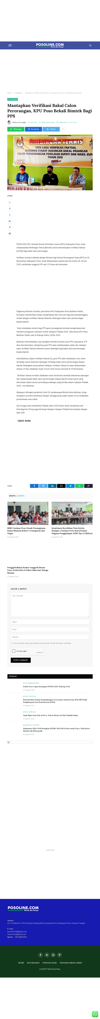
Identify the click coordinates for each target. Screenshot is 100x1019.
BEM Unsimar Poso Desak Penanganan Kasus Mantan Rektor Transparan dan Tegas (26, 531)
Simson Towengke (19, 122)
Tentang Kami (50, 963)
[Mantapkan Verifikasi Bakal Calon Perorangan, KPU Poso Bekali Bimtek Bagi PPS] (50, 162)
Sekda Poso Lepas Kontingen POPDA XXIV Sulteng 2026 (46, 686)
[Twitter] (9, 214)
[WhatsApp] (9, 202)
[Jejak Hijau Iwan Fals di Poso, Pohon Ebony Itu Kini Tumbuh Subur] (14, 715)
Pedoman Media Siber (71, 963)
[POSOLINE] (50, 45)
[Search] (90, 45)
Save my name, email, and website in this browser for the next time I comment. (42, 643)
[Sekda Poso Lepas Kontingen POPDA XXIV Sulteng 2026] (14, 686)
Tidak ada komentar (48, 122)
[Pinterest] (9, 227)
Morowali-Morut (31, 725)
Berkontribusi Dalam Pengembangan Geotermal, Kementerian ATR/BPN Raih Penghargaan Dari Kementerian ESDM (55, 701)
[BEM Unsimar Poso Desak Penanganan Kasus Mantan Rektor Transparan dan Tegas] (27, 513)
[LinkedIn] (9, 221)
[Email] (9, 233)
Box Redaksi (33, 963)
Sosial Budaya (29, 696)
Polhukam (12, 99)
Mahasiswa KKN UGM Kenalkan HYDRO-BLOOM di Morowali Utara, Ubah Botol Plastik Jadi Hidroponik (56, 729)
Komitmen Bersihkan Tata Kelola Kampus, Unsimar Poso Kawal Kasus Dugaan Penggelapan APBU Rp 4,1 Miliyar (72, 531)
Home (21, 963)
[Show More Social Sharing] (62, 129)
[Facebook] (9, 208)
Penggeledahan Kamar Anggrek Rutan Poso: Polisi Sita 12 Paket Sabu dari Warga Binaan (27, 570)
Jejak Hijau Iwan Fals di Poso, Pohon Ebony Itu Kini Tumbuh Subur (50, 715)
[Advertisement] (50, 21)
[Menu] (10, 45)
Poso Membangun (31, 683)
